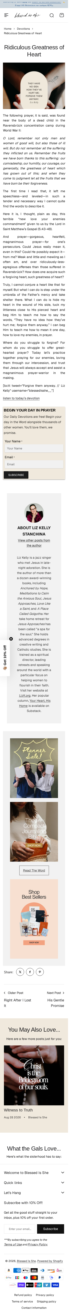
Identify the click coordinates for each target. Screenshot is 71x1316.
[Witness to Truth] (34, 1075)
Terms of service (22, 1301)
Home (7, 28)
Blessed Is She (26, 1261)
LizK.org (25, 695)
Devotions (23, 28)
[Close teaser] (11, 639)
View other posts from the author (34, 542)
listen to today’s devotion (21, 398)
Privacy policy (45, 1295)
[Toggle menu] (6, 15)
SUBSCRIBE (16, 475)
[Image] (34, 768)
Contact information (34, 1308)
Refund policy (23, 1295)
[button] (5, 658)
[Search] (51, 15)
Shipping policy (46, 1301)
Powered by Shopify (50, 1261)
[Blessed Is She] (27, 15)
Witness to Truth (18, 1110)
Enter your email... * (20, 1229)
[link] (20, 972)
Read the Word (34, 870)
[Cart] (61, 15)
